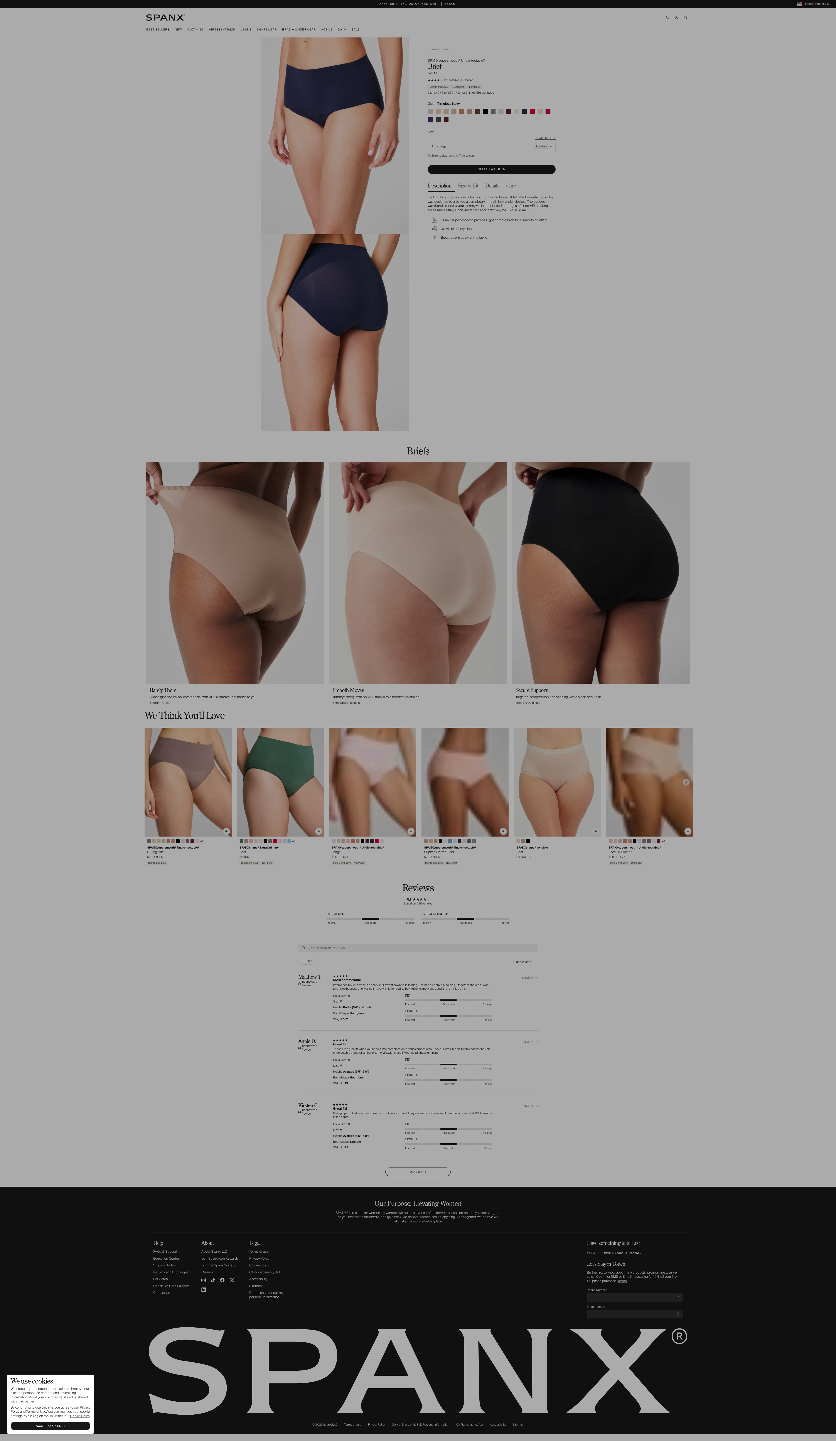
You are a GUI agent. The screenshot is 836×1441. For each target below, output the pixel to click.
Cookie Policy (79, 1416)
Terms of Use (36, 1411)
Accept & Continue (50, 1426)
